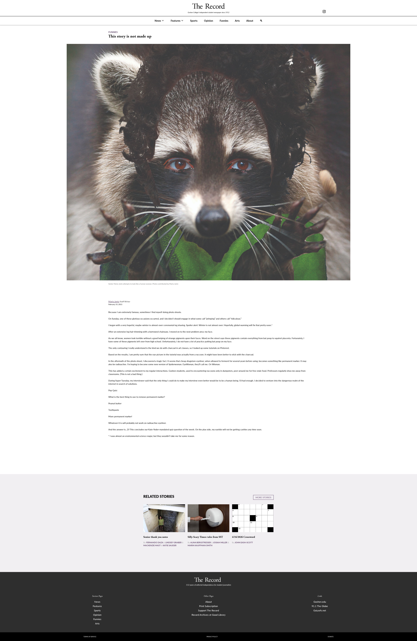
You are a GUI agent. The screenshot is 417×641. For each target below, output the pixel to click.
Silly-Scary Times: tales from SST (205, 537)
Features (175, 20)
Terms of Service (89, 637)
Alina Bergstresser (200, 542)
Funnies (224, 20)
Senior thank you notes (155, 537)
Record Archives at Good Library (208, 614)
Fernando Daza (154, 542)
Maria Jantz (113, 301)
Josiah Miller (220, 542)
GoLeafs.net (319, 610)
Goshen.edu (320, 601)
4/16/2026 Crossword (243, 537)
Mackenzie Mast (152, 545)
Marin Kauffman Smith (200, 545)
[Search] (261, 20)
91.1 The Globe (320, 606)
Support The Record (208, 610)
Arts (237, 20)
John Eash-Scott (244, 542)
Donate (331, 637)
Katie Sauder (169, 545)
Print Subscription (208, 606)
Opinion (208, 20)
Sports (193, 20)
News (158, 20)
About (249, 20)
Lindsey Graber (173, 542)
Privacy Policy (212, 637)
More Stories (263, 497)
